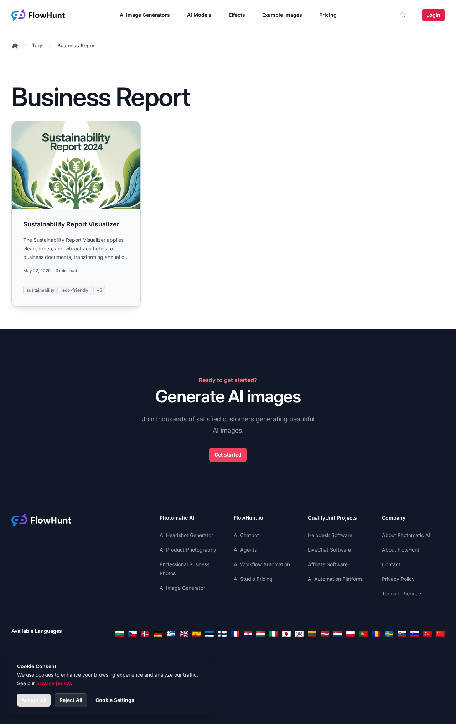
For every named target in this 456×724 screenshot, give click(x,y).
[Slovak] (402, 634)
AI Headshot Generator (186, 535)
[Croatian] (248, 634)
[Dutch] (337, 634)
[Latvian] (325, 634)
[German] (158, 634)
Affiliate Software (328, 564)
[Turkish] (427, 634)
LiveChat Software (329, 550)
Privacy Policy (398, 579)
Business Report (76, 45)
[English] (184, 634)
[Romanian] (376, 634)
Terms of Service (401, 593)
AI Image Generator (182, 588)
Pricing (328, 15)
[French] (235, 634)
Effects (237, 15)
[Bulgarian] (119, 634)
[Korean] (299, 634)
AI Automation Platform (335, 579)
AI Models (199, 15)
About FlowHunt (400, 550)
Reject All (70, 700)
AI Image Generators (145, 15)
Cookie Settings (114, 700)
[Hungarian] (260, 634)
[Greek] (171, 634)
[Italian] (273, 634)
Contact (391, 564)
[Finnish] (222, 634)
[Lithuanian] (312, 634)
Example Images (282, 15)
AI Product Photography (188, 550)
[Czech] (132, 634)
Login (433, 15)
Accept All (33, 700)
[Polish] (350, 634)
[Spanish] (196, 634)
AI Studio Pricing (253, 579)
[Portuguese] (363, 634)
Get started (228, 455)
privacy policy (53, 683)
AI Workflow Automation (262, 564)
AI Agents (245, 550)
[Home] (15, 45)
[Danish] (145, 634)
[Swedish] (389, 634)
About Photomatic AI (406, 535)
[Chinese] (440, 634)
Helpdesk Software (330, 535)
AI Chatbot (246, 535)
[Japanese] (286, 634)
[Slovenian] (414, 634)
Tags (38, 45)
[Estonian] (209, 634)
